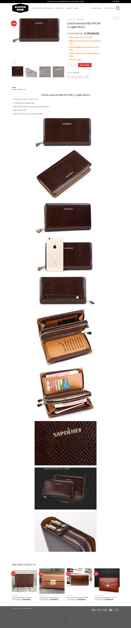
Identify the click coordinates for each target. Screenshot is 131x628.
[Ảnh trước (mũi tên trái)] (2, 624)
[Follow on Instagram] (114, 1)
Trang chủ (71, 19)
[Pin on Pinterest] (80, 77)
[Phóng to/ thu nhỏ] (8, 616)
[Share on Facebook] (69, 77)
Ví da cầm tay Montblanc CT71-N (105, 597)
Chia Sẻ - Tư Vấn (72, 8)
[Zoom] (14, 62)
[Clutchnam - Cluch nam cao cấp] (20, 8)
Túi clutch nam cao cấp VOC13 (49, 597)
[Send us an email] (118, 1)
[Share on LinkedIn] (87, 77)
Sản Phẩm (38, 8)
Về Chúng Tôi (48, 8)
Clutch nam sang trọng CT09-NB (77, 597)
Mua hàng (85, 65)
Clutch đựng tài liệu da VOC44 (21, 597)
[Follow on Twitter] (116, 1)
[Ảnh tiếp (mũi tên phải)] (8, 624)
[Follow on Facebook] (112, 1)
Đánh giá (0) (22, 89)
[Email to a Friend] (76, 77)
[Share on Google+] (83, 77)
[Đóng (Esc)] (2, 616)
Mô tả (14, 89)
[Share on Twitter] (72, 77)
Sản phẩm (80, 19)
